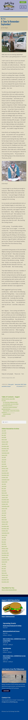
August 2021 (4, 561)
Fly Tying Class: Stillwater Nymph (10, 402)
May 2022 (4, 542)
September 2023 (5, 506)
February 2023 (5, 522)
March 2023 (4, 519)
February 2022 (5, 548)
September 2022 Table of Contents (20, 385)
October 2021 (5, 557)
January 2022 (5, 550)
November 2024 (5, 475)
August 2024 (4, 481)
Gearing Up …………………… (8, 412)
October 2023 (5, 504)
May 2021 (4, 568)
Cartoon (3, 415)
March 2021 (4, 573)
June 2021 (4, 566)
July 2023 (4, 510)
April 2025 (4, 464)
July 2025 (4, 457)
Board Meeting (7, 648)
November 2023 (5, 501)
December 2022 (5, 526)
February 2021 (5, 575)
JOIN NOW (6, 691)
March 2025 (4, 466)
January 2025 (5, 470)
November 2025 (5, 448)
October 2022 (5, 530)
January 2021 (5, 577)
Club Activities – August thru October (11, 410)
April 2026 (4, 437)
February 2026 (5, 441)
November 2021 (5, 555)
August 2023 (4, 508)
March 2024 (4, 493)
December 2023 (5, 499)
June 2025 (4, 459)
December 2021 (5, 553)
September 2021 (5, 559)
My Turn (3, 19)
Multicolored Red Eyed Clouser (11, 631)
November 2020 (5, 582)
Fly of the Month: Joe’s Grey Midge (10, 404)
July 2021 (4, 564)
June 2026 (4, 433)
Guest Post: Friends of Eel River (10, 407)
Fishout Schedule (7, 414)
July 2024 (4, 484)
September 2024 (5, 479)
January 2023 (5, 524)
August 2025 (4, 455)
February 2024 (5, 495)
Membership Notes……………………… (10, 409)
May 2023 (4, 515)
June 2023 (4, 513)
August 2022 (4, 535)
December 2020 (5, 579)
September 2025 (5, 453)
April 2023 (4, 517)
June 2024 (4, 486)
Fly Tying (4, 400)
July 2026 (4, 430)
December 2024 (5, 473)
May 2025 (4, 461)
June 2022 (4, 539)
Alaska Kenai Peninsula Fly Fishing (12, 625)
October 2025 (5, 450)
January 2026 (5, 444)
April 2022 (4, 544)
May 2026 (4, 435)
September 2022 (5, 533)
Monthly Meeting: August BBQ (8, 399)
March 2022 (4, 546)
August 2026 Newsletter (8, 616)
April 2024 (4, 490)
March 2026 (4, 439)
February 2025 (5, 468)
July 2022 (4, 537)
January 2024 (5, 497)
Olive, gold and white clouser (8, 385)
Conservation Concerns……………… (10, 405)
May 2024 (4, 488)
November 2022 (5, 528)
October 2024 (5, 477)
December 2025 (5, 446)
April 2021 (4, 570)
